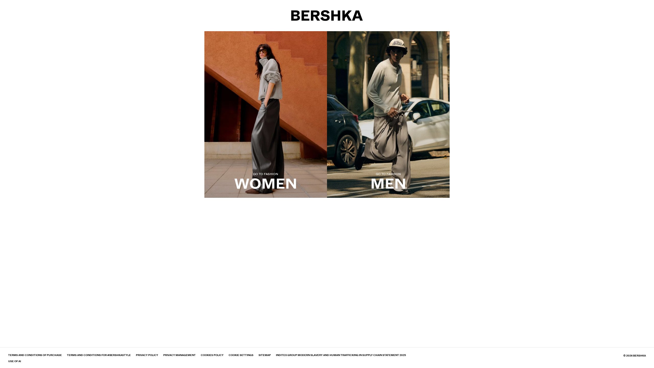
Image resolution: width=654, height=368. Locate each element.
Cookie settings (241, 355)
